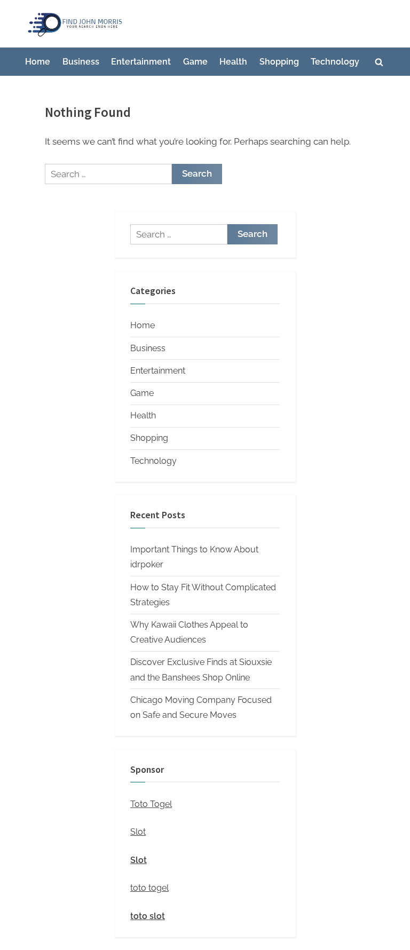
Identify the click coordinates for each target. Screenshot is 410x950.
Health (233, 62)
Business (80, 62)
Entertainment (141, 62)
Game (195, 62)
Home (37, 62)
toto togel (149, 888)
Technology (335, 62)
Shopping (279, 62)
